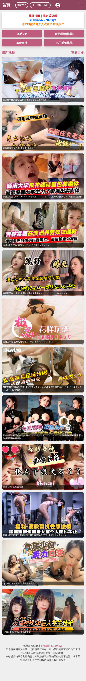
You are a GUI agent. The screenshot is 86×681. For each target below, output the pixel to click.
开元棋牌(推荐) (40, 5)
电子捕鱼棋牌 (64, 42)
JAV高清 (21, 42)
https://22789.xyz (53, 645)
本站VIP (21, 5)
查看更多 (77, 52)
